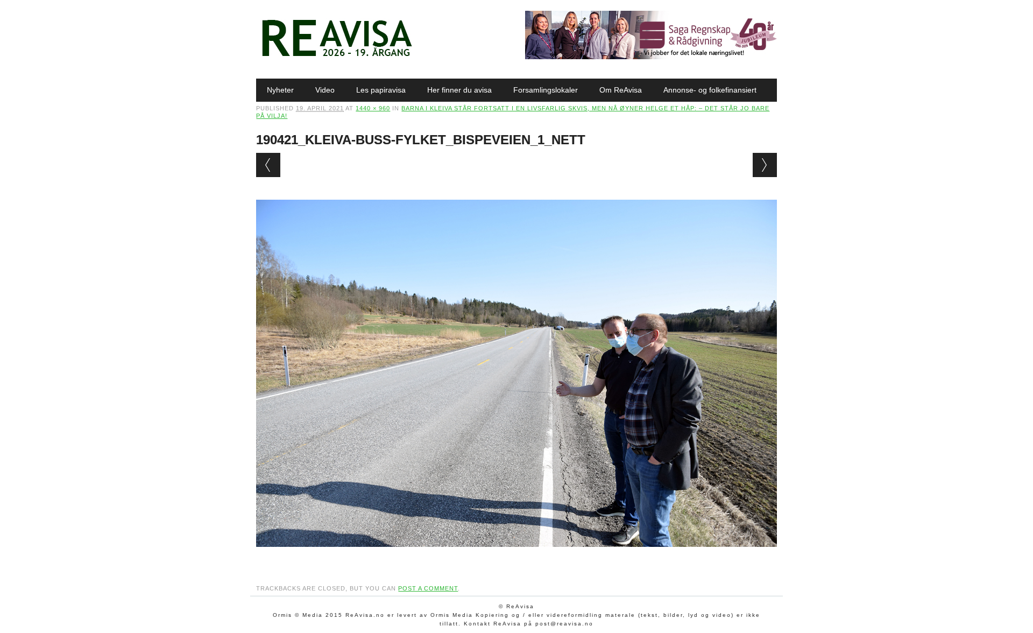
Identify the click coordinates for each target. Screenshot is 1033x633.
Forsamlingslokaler (545, 90)
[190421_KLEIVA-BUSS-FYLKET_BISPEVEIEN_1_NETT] (516, 557)
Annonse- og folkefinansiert (709, 90)
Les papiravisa (381, 90)
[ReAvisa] (337, 56)
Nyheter (280, 90)
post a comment (428, 588)
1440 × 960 (373, 108)
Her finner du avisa (459, 90)
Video (325, 90)
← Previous (268, 165)
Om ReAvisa (620, 90)
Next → (765, 165)
